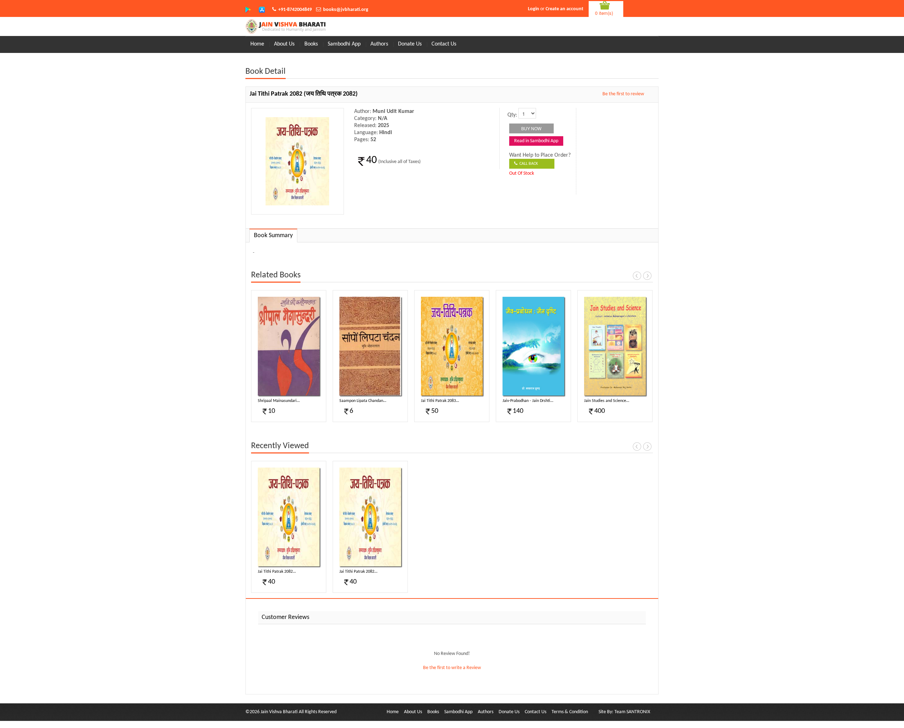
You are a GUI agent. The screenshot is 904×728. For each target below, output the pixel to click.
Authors (379, 44)
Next (647, 275)
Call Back (527, 164)
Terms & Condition (570, 712)
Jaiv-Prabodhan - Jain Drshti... (527, 401)
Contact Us (444, 44)
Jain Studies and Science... (606, 401)
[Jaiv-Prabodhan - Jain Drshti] (533, 346)
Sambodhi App (344, 44)
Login (533, 9)
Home (257, 44)
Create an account (564, 9)
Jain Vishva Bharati (279, 712)
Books (311, 44)
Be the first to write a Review (452, 667)
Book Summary (273, 235)
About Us (284, 44)
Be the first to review (623, 94)
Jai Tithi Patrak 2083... (440, 401)
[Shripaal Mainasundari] (289, 346)
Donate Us (410, 44)
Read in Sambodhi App (536, 141)
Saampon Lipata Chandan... (362, 401)
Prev (637, 275)
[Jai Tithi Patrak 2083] (452, 346)
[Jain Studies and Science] (615, 346)
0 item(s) (604, 13)
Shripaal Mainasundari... (279, 401)
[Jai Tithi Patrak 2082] (289, 517)
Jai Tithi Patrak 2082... (277, 572)
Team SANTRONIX (632, 712)
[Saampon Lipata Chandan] (370, 346)
